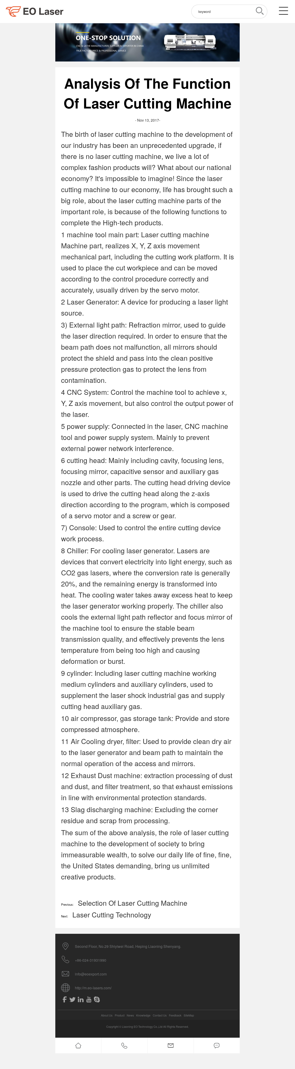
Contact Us (160, 1015)
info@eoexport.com (91, 974)
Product (119, 1015)
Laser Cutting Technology (111, 915)
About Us (106, 1015)
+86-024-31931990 (90, 960)
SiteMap (189, 1015)
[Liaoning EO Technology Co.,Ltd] (34, 11)
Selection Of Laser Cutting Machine (132, 903)
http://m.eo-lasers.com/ (93, 987)
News (130, 1015)
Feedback (175, 1015)
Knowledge (143, 1015)
